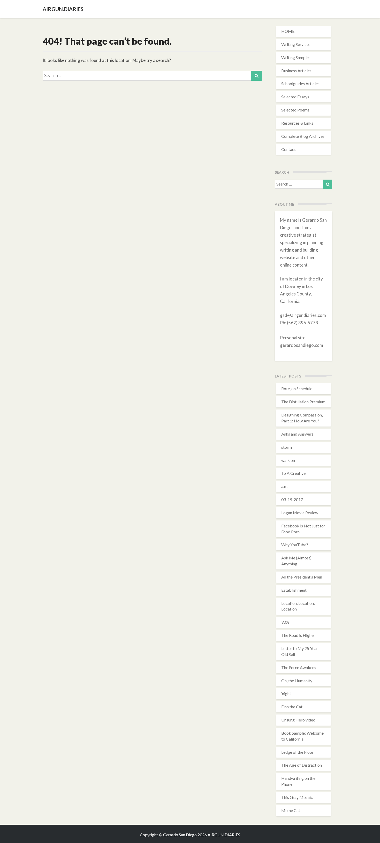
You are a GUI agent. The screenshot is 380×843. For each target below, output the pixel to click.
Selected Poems (295, 109)
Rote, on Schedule (296, 388)
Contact (288, 149)
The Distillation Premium (303, 401)
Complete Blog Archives (302, 136)
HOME (287, 31)
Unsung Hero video (298, 719)
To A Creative (293, 473)
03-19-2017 (292, 499)
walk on (288, 460)
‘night (286, 693)
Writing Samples (295, 57)
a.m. (284, 486)
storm (286, 447)
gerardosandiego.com (301, 345)
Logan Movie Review (299, 512)
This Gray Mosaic (297, 797)
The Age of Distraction (301, 764)
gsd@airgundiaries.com (303, 315)
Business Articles (296, 70)
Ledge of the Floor (297, 752)
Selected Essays (295, 96)
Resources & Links (297, 123)
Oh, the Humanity (296, 680)
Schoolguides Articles (300, 83)
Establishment (294, 590)
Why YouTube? (294, 544)
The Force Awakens (298, 667)
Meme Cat (290, 810)
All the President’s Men (301, 576)
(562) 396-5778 (302, 322)
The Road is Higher (298, 635)
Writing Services (295, 44)
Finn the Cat (291, 706)
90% (285, 622)
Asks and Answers (297, 433)
